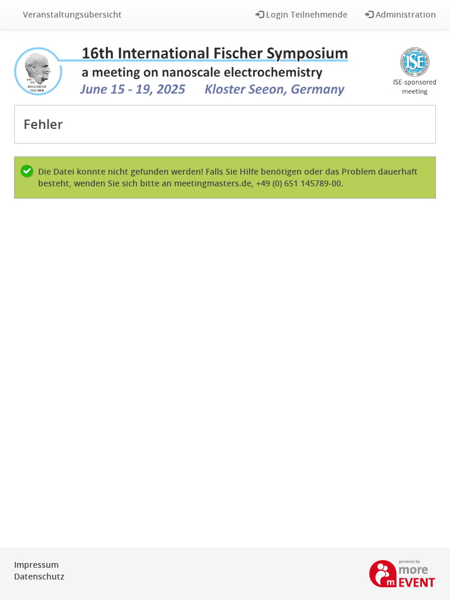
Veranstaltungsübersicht (72, 14)
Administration (404, 14)
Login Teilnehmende (305, 14)
